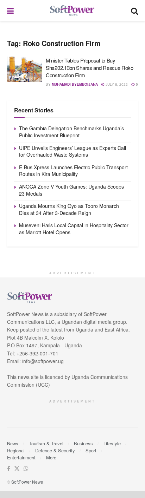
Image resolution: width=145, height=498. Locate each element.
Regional (16, 450)
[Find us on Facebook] (8, 468)
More (51, 457)
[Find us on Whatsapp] (26, 468)
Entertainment (21, 457)
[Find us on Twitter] (17, 468)
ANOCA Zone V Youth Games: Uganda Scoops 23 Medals (71, 190)
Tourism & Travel (46, 443)
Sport (91, 450)
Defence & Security (55, 450)
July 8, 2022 (116, 84)
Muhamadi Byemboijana (75, 84)
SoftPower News (27, 482)
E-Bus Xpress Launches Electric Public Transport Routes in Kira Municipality (73, 171)
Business (83, 443)
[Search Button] (134, 10)
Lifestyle (112, 443)
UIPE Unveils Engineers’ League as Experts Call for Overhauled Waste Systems (72, 151)
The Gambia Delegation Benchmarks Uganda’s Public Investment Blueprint (71, 132)
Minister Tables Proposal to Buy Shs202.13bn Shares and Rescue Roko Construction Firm (89, 68)
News (12, 443)
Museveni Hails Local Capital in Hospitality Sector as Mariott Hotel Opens (73, 229)
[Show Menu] (10, 10)
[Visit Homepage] (72, 11)
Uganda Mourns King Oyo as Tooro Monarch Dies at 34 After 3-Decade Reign (69, 209)
